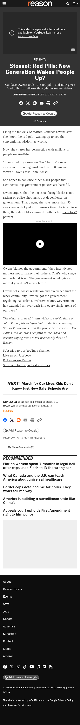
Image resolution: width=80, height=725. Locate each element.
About (7, 581)
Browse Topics (12, 589)
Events (7, 596)
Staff (6, 604)
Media (7, 649)
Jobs (6, 611)
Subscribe (9, 634)
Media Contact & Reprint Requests (24, 437)
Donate (7, 619)
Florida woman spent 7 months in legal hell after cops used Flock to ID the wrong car (39, 465)
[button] (75, 3)
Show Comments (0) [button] (22, 447)
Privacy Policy (58, 687)
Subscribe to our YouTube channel (26, 350)
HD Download (40, 121)
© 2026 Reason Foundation (18, 687)
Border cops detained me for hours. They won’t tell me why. (37, 488)
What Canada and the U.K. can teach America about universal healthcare (33, 477)
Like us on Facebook (17, 355)
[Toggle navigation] (4, 4)
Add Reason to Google (40, 113)
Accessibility (42, 687)
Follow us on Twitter (17, 360)
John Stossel (20, 94)
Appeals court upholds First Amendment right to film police (36, 512)
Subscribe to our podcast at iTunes (26, 365)
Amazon (8, 656)
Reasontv (40, 59)
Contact (8, 641)
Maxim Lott (38, 94)
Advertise (9, 626)
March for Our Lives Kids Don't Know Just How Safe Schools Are (40, 386)
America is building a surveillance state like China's (39, 500)
